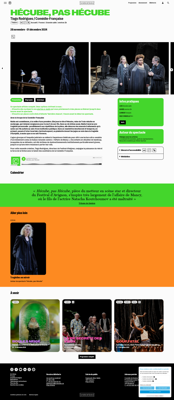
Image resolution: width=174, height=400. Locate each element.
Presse (12, 376)
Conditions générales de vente (18, 394)
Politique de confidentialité (145, 384)
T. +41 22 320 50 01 (53, 382)
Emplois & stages (16, 378)
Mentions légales (33, 394)
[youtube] (20, 368)
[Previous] (2, 68)
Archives (13, 374)
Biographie (29, 100)
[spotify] (33, 368)
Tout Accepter (147, 388)
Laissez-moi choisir (155, 391)
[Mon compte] (161, 3)
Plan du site (14, 383)
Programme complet (87, 357)
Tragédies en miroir (20, 277)
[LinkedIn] (25, 368)
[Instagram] (12, 368)
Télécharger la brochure (18, 381)
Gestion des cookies (17, 385)
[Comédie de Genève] (87, 3)
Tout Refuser (163, 388)
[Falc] (13, 37)
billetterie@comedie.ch (55, 383)
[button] (5, 3)
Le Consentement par (155, 395)
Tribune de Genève (87, 203)
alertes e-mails (43, 109)
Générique (40, 100)
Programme (132, 3)
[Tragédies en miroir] (28, 223)
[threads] (29, 368)
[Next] (171, 69)
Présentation (16, 100)
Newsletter (14, 379)
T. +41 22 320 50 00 (132, 385)
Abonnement (143, 3)
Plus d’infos (50, 385)
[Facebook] (16, 368)
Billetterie (152, 3)
